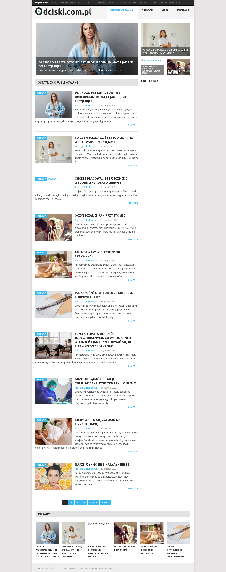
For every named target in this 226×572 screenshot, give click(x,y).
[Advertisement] (166, 179)
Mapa (165, 10)
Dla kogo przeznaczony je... (67, 3)
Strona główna (121, 10)
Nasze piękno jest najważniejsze (102, 464)
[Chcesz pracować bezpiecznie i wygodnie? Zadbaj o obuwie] (99, 533)
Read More (133, 125)
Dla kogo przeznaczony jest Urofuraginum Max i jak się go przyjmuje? (100, 97)
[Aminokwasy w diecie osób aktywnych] (152, 533)
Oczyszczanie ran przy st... (169, 3)
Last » (105, 502)
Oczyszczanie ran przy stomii (100, 215)
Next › (93, 502)
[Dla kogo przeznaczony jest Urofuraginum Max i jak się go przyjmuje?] (47, 533)
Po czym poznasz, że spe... (101, 3)
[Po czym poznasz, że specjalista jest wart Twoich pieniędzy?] (73, 533)
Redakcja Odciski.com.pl (86, 105)
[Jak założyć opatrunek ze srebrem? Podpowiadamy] (178, 533)
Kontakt (183, 10)
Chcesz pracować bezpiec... (135, 3)
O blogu (147, 10)
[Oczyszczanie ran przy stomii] (125, 533)
